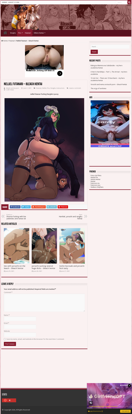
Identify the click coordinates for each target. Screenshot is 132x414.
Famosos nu (95, 183)
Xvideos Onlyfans (97, 187)
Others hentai (39, 33)
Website (7, 331)
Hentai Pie (94, 177)
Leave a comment (75, 88)
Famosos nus (95, 185)
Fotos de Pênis (96, 175)
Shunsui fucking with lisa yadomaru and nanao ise (16, 217)
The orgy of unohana (98, 88)
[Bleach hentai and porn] (66, 17)
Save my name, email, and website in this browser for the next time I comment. (35, 339)
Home (5, 32)
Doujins (13, 33)
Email (6, 323)
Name (7, 315)
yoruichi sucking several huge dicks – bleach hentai (43, 267)
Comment (8, 292)
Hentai (93, 181)
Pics (19, 33)
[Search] (129, 2)
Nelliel (44, 88)
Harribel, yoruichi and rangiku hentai (70, 217)
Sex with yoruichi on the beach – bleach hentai (14, 267)
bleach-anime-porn (12, 88)
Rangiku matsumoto (57, 88)
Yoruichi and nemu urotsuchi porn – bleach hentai (109, 84)
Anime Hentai (95, 179)
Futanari (28, 33)
